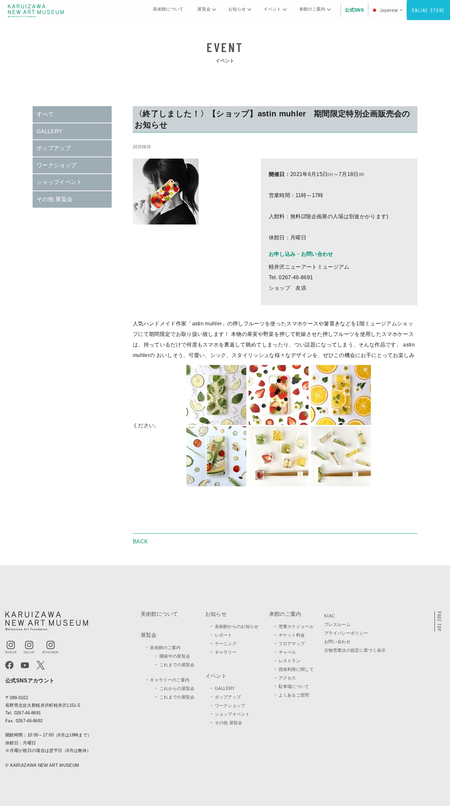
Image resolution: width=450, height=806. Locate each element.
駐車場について (294, 686)
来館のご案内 (285, 614)
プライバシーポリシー (346, 633)
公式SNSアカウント (29, 680)
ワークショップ (56, 165)
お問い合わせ (337, 641)
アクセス (287, 677)
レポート (223, 635)
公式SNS (354, 10)
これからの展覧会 (177, 688)
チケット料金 (292, 635)
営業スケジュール (296, 626)
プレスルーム (337, 624)
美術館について (159, 614)
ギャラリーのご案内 (169, 679)
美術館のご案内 (165, 647)
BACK (140, 541)
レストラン (290, 660)
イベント (216, 676)
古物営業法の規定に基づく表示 (354, 650)
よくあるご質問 (294, 695)
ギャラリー (226, 652)
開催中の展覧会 (174, 656)
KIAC (329, 615)
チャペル (287, 652)
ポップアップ (54, 148)
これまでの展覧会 (177, 664)
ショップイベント (59, 182)
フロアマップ (292, 643)
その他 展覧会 (54, 199)
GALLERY (49, 131)
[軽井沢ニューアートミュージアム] (36, 10)
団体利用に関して (296, 669)
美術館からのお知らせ (237, 626)
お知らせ (216, 614)
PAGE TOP (439, 622)
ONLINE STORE (428, 10)
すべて (45, 114)
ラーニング (226, 643)
